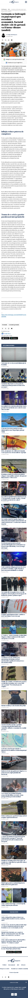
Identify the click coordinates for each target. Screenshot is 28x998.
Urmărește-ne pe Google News (15, 62)
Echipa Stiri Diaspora (12, 34)
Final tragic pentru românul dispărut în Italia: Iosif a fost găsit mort (13, 883)
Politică (4, 965)
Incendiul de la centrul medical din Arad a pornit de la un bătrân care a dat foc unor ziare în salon (13, 407)
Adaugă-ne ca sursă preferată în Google (15, 59)
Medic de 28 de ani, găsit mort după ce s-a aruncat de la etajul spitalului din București (13, 772)
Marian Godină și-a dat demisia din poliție (13, 705)
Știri (9, 9)
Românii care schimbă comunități (19, 968)
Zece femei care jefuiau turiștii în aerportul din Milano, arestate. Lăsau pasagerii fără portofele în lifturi (12, 795)
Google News (7, 333)
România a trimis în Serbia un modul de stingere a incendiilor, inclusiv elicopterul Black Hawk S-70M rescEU (13, 475)
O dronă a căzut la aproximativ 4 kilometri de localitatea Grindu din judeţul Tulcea (13, 750)
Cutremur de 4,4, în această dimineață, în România (13, 363)
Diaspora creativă (4, 968)
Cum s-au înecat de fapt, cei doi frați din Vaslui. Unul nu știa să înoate (13, 904)
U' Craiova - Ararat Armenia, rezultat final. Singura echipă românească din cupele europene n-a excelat (14, 636)
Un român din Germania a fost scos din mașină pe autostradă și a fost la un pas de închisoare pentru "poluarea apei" (13, 593)
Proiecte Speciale (14, 972)
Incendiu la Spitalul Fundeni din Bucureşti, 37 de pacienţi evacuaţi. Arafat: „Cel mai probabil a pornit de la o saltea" (13, 498)
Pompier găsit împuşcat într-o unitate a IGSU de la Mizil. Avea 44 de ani (13, 615)
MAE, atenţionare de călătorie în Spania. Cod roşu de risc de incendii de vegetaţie (13, 451)
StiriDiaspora (4, 9)
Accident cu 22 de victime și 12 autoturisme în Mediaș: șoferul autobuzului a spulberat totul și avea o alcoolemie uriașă (12, 660)
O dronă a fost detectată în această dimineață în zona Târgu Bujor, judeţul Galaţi (12, 430)
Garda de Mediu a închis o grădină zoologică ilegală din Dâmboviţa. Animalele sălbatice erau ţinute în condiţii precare (13, 727)
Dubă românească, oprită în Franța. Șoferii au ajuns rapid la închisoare (14, 816)
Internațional (11, 965)
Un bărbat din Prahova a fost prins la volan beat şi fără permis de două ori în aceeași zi (13, 385)
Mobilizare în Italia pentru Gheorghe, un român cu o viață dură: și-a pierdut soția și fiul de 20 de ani (14, 862)
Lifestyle (23, 965)
